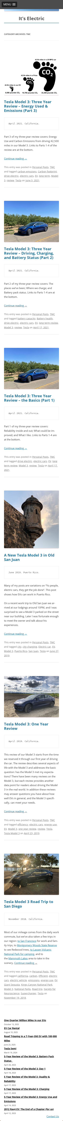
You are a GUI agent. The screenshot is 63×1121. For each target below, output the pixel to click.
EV (36, 175)
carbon (33, 975)
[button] (9, 4)
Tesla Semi (10, 1048)
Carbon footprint (47, 171)
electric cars (27, 175)
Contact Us (53, 1116)
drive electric (11, 175)
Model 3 (8, 327)
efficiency (22, 824)
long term (44, 175)
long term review (48, 322)
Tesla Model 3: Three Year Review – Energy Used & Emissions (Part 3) (27, 106)
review (10, 180)
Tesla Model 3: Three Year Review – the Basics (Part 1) (29, 398)
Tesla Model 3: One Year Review (26, 726)
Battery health (45, 318)
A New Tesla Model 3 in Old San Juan (29, 557)
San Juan (33, 651)
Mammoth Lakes (18, 958)
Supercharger (28, 993)
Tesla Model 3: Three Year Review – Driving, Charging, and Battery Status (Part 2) (29, 253)
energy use (50, 824)
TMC (52, 167)
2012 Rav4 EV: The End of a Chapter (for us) (29, 1109)
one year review (27, 828)
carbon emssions (27, 171)
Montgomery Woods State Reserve (37, 945)
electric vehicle (18, 980)
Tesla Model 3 (12, 833)
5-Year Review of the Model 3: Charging (26, 1089)
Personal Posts (40, 167)
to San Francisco (26, 941)
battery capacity (26, 318)
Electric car (44, 646)
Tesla (18, 180)
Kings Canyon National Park (36, 984)
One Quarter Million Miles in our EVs (25, 1020)
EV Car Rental (11, 1028)
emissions (33, 980)
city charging (30, 646)
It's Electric (31, 18)
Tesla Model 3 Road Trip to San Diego (28, 903)
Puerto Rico (20, 651)
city (19, 646)
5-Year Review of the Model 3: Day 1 (25, 1068)
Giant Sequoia (12, 984)
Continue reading (15, 158)
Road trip (37, 989)
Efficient (43, 975)
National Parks (22, 989)
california (22, 975)
